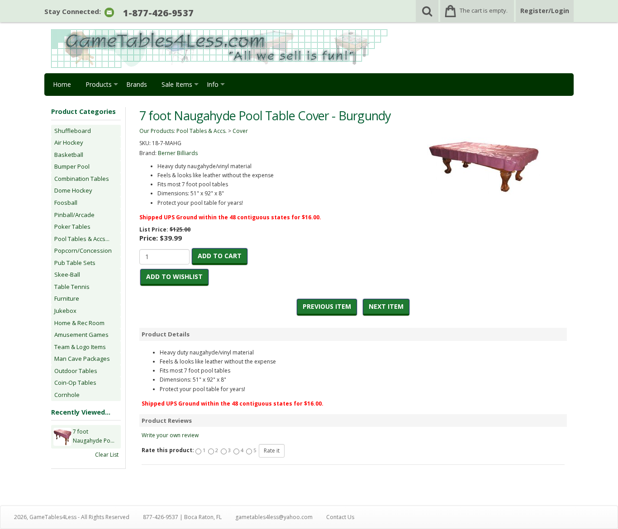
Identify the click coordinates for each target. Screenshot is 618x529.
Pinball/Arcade (74, 215)
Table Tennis (72, 287)
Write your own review (170, 435)
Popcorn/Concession (83, 250)
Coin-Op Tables (75, 382)
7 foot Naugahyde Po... (93, 436)
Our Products (156, 131)
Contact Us (340, 517)
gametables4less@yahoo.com (274, 517)
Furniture (66, 298)
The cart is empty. (484, 10)
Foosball (65, 202)
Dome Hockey (73, 190)
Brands (136, 84)
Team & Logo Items (80, 347)
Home (62, 84)
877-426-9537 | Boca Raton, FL (182, 517)
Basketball (68, 155)
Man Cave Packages (82, 358)
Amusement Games (81, 335)
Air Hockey (68, 142)
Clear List (107, 454)
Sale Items (177, 84)
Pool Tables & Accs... (81, 239)
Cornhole (67, 395)
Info (213, 84)
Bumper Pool (72, 166)
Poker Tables (72, 226)
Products (99, 84)
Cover (240, 131)
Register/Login (544, 10)
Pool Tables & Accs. (201, 131)
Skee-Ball (67, 274)
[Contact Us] (109, 12)
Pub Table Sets (74, 263)
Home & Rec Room (79, 323)
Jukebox (65, 311)
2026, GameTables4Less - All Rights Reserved (71, 517)
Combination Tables (81, 179)
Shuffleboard (72, 131)
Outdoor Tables (75, 371)
